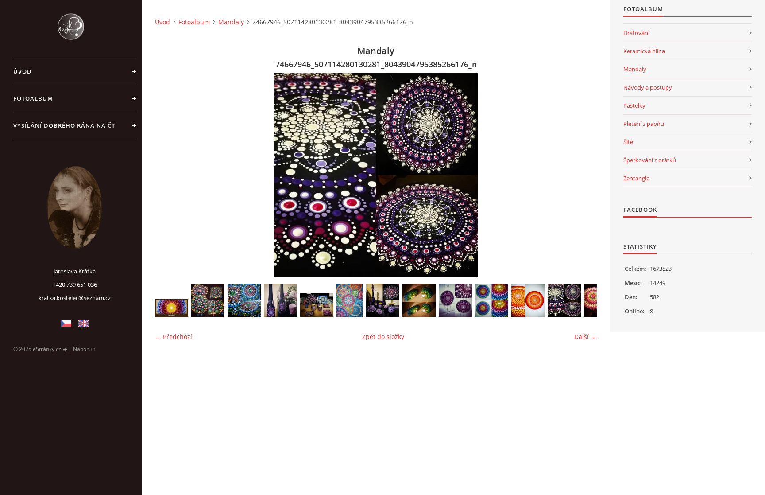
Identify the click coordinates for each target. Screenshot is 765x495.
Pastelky (634, 105)
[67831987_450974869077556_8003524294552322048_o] (316, 305)
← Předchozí (173, 336)
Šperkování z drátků (649, 160)
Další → (585, 336)
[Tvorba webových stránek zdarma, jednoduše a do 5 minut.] (65, 349)
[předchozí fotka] (169, 175)
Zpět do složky (383, 336)
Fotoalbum (33, 98)
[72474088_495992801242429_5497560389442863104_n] (491, 300)
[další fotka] (582, 175)
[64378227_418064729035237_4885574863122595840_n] (280, 300)
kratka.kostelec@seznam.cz (75, 298)
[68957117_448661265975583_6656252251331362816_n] (382, 300)
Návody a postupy (647, 87)
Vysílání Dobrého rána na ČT (64, 125)
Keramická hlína (644, 51)
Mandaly (231, 22)
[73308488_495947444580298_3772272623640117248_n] (528, 300)
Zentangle (636, 178)
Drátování (636, 33)
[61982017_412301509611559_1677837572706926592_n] (207, 300)
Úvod (22, 71)
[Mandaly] (171, 308)
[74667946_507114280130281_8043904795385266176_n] (564, 300)
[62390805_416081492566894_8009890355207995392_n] (244, 300)
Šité (628, 142)
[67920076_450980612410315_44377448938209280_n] (349, 300)
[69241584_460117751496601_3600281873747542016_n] (419, 300)
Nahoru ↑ (84, 349)
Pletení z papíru (643, 124)
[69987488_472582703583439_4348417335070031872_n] (455, 300)
